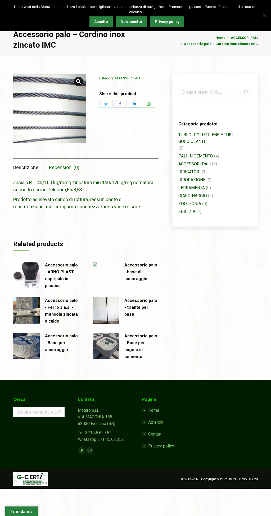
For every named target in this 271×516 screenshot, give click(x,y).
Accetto (101, 22)
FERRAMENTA (191, 187)
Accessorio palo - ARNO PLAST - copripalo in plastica (61, 275)
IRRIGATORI (189, 171)
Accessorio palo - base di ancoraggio (140, 271)
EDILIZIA (186, 211)
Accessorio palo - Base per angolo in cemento (140, 346)
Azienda (155, 422)
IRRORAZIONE (191, 179)
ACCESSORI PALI (127, 78)
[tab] (25, 165)
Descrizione (25, 167)
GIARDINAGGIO (192, 195)
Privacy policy (161, 446)
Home (153, 410)
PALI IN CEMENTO (195, 156)
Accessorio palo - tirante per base (140, 307)
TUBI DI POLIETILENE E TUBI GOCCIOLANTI (205, 138)
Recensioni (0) (64, 167)
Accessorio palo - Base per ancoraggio (61, 342)
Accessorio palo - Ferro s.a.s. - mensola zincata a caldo (61, 311)
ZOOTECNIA (189, 203)
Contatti (155, 434)
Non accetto (131, 22)
